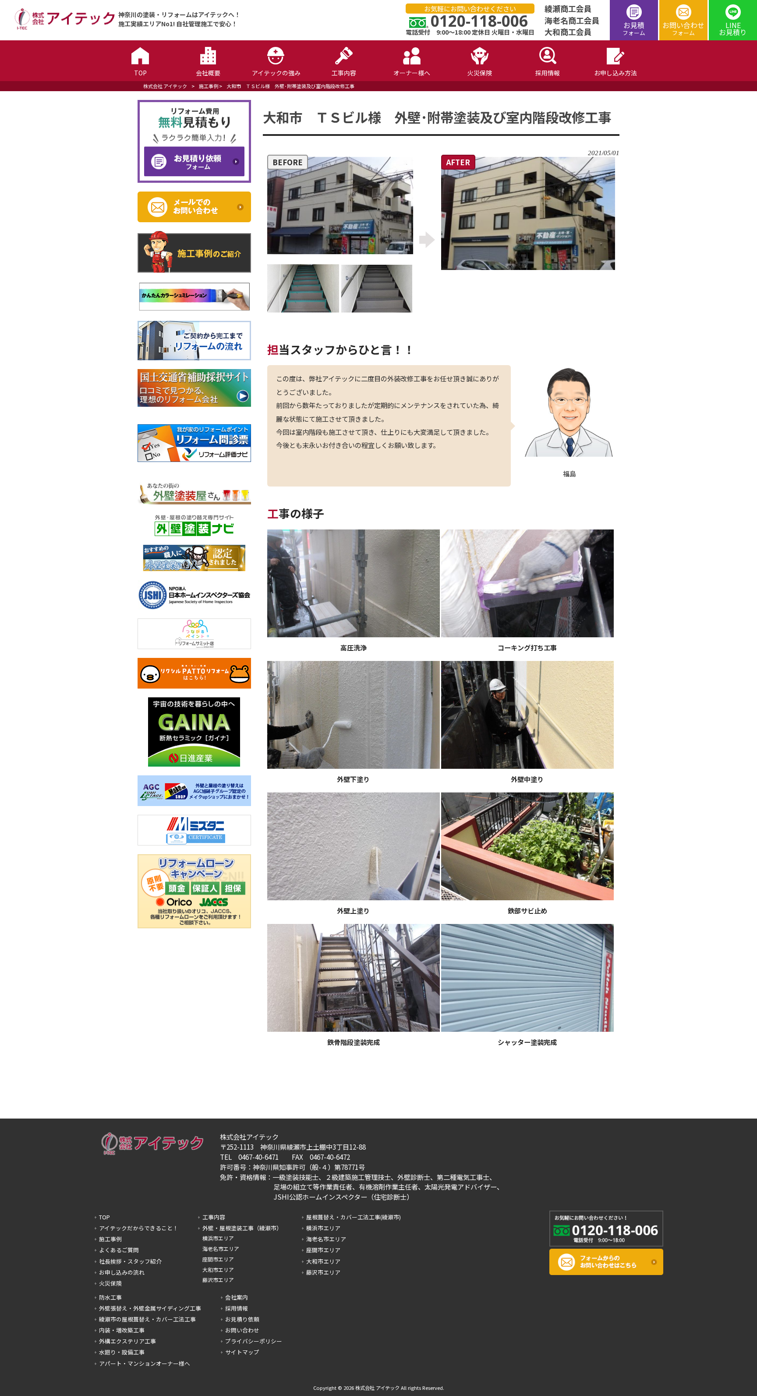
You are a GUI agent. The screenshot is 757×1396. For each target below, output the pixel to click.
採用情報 (236, 1308)
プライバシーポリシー (253, 1341)
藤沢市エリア (218, 1279)
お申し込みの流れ (122, 1272)
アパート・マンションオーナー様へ (144, 1363)
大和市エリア (218, 1269)
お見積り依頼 (242, 1319)
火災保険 (110, 1283)
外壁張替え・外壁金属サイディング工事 (150, 1308)
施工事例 (208, 85)
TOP (104, 1217)
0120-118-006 (479, 21)
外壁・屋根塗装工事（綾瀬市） (242, 1228)
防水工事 (110, 1297)
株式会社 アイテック (165, 85)
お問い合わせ (683, 28)
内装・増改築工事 (122, 1330)
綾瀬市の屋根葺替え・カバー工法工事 (147, 1319)
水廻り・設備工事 (122, 1352)
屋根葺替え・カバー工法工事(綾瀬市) (353, 1217)
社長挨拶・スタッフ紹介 (130, 1261)
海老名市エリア (220, 1248)
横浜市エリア (218, 1238)
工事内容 (213, 1217)
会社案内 (236, 1297)
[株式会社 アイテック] (61, 28)
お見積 (634, 28)
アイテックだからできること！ (138, 1228)
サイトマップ (242, 1352)
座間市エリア (218, 1259)
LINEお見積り (733, 28)
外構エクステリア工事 (127, 1341)
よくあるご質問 (119, 1250)
